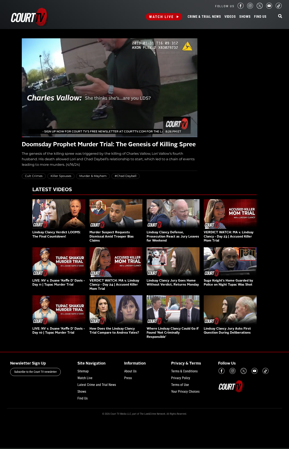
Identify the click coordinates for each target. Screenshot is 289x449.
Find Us (260, 16)
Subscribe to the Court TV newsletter (35, 371)
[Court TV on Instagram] (250, 8)
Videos (230, 16)
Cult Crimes (34, 176)
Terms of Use (180, 385)
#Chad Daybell (125, 176)
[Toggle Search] (280, 16)
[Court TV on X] (260, 8)
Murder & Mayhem (93, 176)
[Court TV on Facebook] (241, 8)
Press (128, 378)
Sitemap (83, 371)
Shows (245, 16)
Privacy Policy (180, 378)
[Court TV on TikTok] (279, 8)
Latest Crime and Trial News (96, 385)
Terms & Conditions (184, 371)
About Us (130, 371)
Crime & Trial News (204, 16)
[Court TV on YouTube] (269, 8)
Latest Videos (52, 189)
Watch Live (161, 17)
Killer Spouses (61, 176)
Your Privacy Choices (185, 392)
